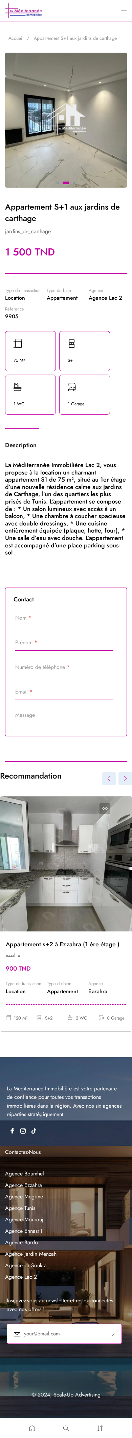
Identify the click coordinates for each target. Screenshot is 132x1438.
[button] (58, 183)
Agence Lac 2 (21, 1277)
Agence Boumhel (24, 1173)
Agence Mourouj (24, 1219)
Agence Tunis (20, 1208)
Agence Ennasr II (24, 1231)
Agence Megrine (24, 1196)
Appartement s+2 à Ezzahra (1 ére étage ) (62, 944)
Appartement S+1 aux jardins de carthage (75, 38)
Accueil (15, 38)
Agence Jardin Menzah (31, 1254)
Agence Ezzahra (23, 1185)
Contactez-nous (23, 1152)
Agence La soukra (26, 1265)
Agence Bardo (21, 1242)
